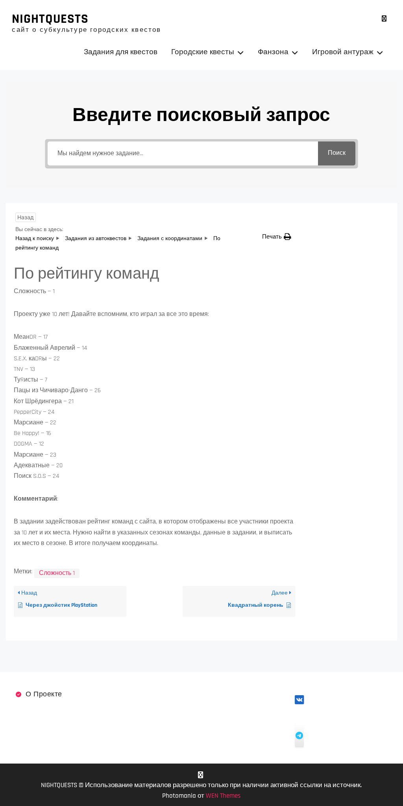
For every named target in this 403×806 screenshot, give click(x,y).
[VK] (384, 19)
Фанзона (273, 52)
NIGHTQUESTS (50, 19)
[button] (276, 236)
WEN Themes (223, 795)
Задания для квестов (120, 52)
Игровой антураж (342, 52)
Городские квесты (202, 52)
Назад (25, 217)
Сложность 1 (57, 573)
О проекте (44, 694)
